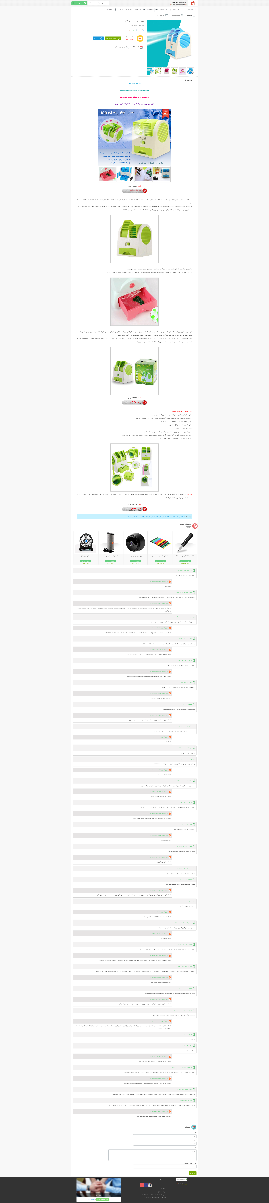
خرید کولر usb (146, 517)
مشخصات (189, 15)
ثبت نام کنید (91, 1199)
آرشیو (188, 527)
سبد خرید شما (79, 3)
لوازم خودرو (150, 9)
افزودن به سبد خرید (111, 38)
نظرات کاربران (160, 15)
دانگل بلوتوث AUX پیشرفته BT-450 (185, 556)
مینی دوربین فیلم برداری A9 (135, 556)
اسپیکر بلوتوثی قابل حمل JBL (111, 556)
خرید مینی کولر (180, 517)
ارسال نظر (192, 1173)
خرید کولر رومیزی (156, 517)
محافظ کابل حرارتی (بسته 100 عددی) (160, 556)
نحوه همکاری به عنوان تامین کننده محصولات (155, 1197)
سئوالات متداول (162, 1192)
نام (195, 1132)
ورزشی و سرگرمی (124, 9)
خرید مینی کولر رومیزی (168, 517)
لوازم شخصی (177, 9)
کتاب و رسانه (109, 9)
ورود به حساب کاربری (102, 1199)
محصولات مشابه (176, 15)
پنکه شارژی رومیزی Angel (85, 556)
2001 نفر (96, 38)
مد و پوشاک (138, 9)
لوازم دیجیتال (163, 9)
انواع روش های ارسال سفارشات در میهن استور (154, 1194)
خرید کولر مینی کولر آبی (134, 517)
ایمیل (195, 1139)
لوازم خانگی (190, 9)
